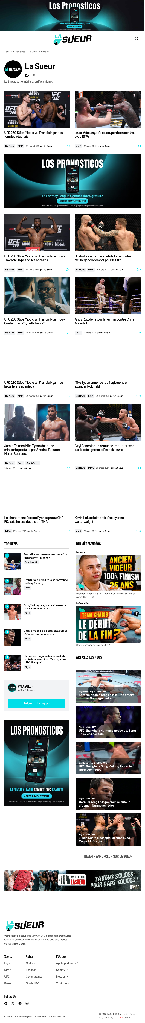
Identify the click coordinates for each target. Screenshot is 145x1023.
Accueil (7, 51)
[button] (7, 39)
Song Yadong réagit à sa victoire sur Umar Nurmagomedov (45, 607)
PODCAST (62, 956)
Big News (9, 146)
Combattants (34, 976)
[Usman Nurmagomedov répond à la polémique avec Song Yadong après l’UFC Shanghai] (12, 663)
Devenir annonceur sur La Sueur (108, 856)
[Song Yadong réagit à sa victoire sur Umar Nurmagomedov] (12, 612)
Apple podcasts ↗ (67, 963)
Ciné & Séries (32, 463)
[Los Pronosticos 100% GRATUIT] (72, 16)
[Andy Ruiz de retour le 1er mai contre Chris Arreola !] (108, 295)
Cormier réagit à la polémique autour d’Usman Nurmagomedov (45, 632)
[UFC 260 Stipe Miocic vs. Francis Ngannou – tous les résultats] (37, 109)
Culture (30, 963)
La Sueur (33, 51)
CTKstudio (129, 1018)
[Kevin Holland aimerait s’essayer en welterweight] (108, 494)
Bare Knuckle (31, 562)
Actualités (20, 51)
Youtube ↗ (62, 983)
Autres (29, 956)
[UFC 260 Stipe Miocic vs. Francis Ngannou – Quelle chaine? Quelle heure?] (37, 295)
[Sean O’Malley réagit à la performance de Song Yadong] (12, 586)
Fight (27, 587)
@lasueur (26, 686)
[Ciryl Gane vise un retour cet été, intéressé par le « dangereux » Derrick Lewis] (108, 422)
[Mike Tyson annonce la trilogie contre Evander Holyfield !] (108, 359)
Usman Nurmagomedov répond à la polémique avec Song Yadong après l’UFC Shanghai (45, 659)
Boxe (78, 332)
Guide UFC (32, 983)
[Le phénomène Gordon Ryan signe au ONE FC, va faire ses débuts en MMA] (37, 494)
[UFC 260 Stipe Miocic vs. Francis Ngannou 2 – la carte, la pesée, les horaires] (37, 232)
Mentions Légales (23, 1016)
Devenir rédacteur (58, 1016)
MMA (20, 146)
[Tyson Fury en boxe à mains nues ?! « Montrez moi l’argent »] (12, 561)
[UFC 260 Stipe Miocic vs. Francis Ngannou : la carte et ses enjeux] (37, 359)
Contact (8, 1016)
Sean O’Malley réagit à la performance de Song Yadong (46, 581)
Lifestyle (31, 970)
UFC (7, 976)
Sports (8, 956)
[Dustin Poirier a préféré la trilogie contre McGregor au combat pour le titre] (108, 232)
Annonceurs (40, 1016)
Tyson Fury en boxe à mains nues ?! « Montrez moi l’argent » (45, 556)
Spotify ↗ (62, 970)
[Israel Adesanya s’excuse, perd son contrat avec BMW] (108, 109)
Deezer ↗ (62, 976)
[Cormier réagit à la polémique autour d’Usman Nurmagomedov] (12, 637)
